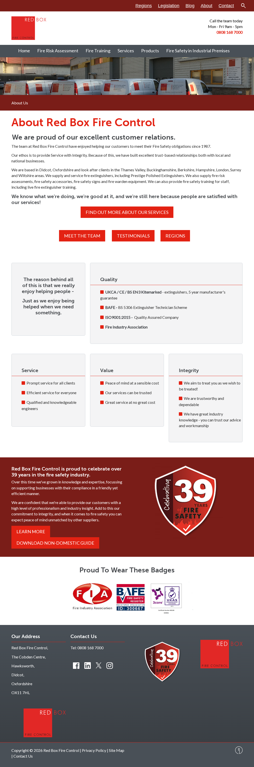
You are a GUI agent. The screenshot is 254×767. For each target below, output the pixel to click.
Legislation (168, 5)
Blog (190, 5)
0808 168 (225, 32)
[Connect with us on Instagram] (109, 665)
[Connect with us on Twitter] (98, 665)
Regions (143, 5)
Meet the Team (82, 235)
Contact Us (23, 756)
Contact (226, 5)
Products (150, 50)
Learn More (30, 531)
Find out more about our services (127, 212)
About (206, 5)
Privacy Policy (94, 750)
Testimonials (133, 235)
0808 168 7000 (90, 647)
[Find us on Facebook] (76, 665)
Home (24, 50)
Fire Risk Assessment (57, 50)
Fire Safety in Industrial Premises (198, 50)
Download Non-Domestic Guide (55, 543)
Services (126, 50)
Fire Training (98, 50)
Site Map (116, 750)
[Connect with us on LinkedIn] (87, 665)
